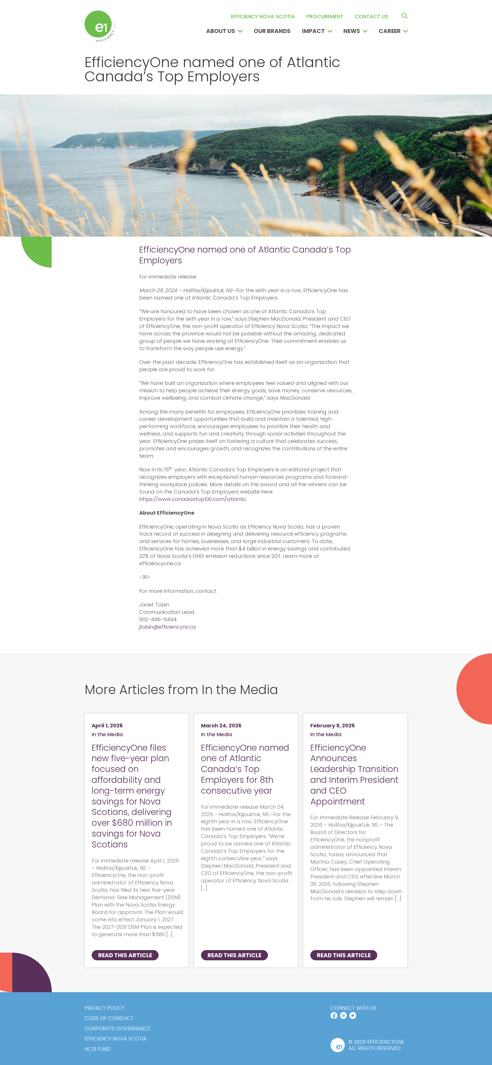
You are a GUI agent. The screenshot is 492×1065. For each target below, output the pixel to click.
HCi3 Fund (97, 1049)
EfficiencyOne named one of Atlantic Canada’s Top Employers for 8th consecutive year (245, 769)
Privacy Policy (104, 1008)
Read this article (125, 955)
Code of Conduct (109, 1018)
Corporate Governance (117, 1028)
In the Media (107, 734)
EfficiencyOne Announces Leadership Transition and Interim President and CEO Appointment (354, 775)
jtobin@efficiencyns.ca (167, 626)
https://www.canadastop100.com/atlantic (192, 499)
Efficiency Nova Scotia (116, 1039)
